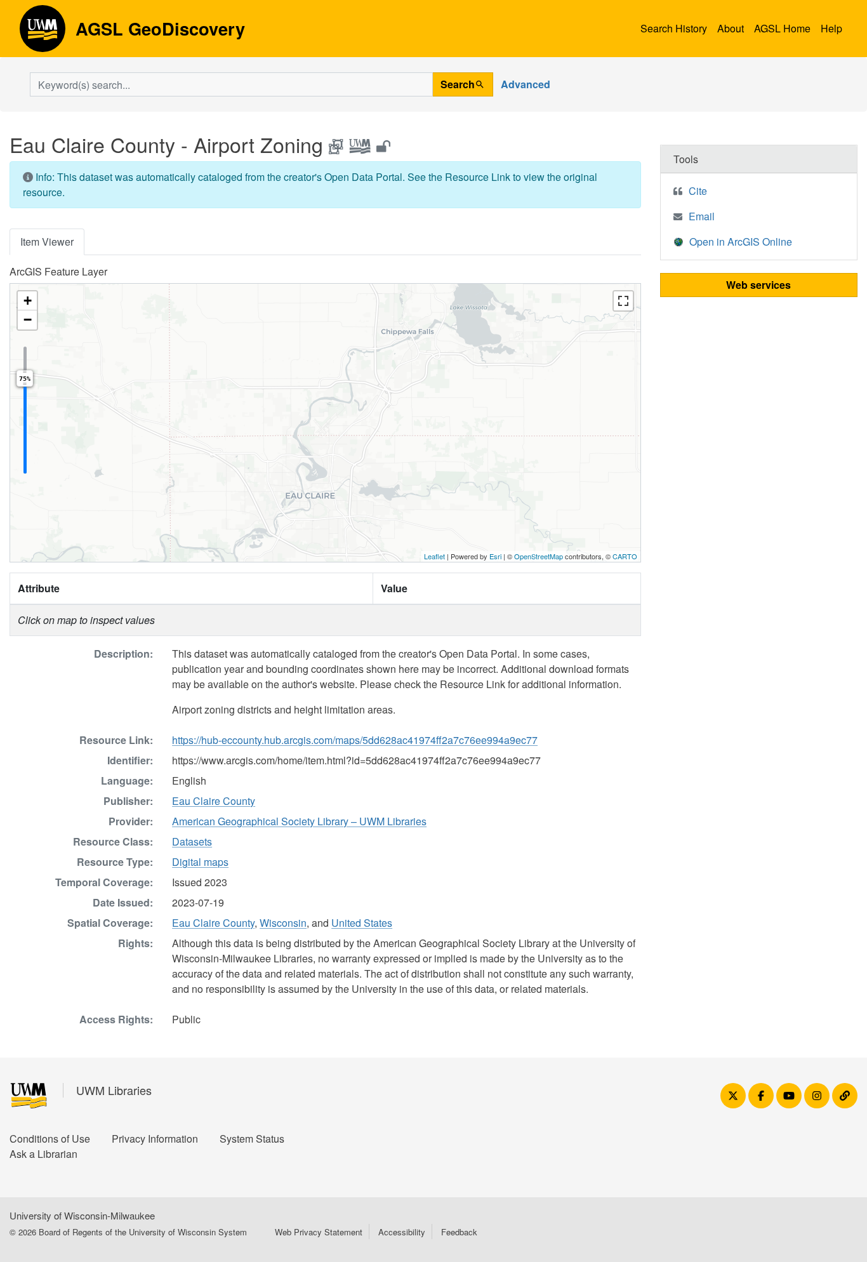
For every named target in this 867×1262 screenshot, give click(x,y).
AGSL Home (782, 28)
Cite (698, 190)
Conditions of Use (50, 1138)
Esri (495, 556)
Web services (758, 284)
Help (831, 28)
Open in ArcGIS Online (740, 241)
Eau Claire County (213, 801)
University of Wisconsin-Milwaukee (82, 1215)
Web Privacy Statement (318, 1232)
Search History (673, 28)
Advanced (525, 84)
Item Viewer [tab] (47, 241)
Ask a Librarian (43, 1153)
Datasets (192, 841)
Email (702, 216)
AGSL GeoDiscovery (42, 33)
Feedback (459, 1232)
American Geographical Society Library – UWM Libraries (299, 821)
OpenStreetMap (538, 556)
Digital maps (200, 861)
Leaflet (434, 556)
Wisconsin (283, 922)
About (730, 28)
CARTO (624, 556)
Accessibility (401, 1232)
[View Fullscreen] (623, 300)
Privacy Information (155, 1138)
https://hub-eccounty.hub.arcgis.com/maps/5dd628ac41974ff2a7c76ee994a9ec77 (355, 740)
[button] (27, 300)
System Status (252, 1138)
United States (361, 922)
